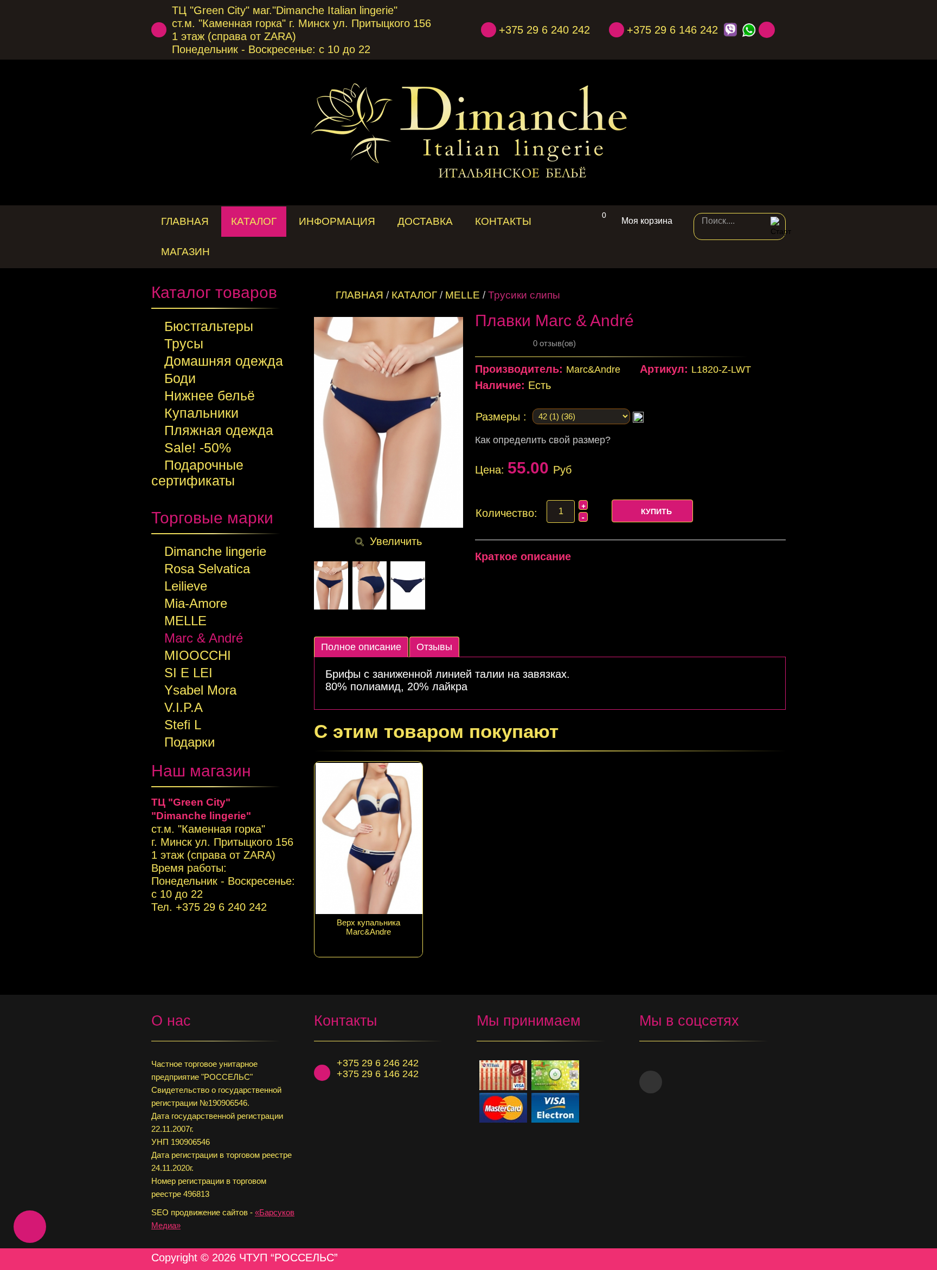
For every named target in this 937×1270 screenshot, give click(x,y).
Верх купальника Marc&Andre (368, 927)
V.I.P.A (183, 707)
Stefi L (182, 724)
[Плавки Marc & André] (331, 585)
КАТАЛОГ (414, 295)
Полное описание (361, 647)
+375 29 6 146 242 (672, 30)
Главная (359, 295)
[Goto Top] (781, 1257)
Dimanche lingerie (215, 551)
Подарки (189, 742)
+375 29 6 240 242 (544, 30)
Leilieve (185, 586)
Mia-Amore (195, 603)
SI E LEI (188, 672)
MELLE (185, 620)
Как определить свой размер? (543, 440)
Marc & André (203, 638)
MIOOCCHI (197, 655)
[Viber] (730, 30)
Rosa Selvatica (207, 568)
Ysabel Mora (200, 690)
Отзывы (434, 647)
